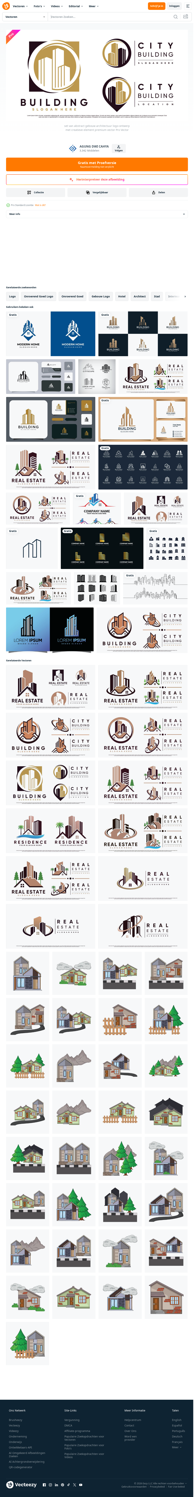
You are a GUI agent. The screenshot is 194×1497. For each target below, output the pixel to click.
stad (157, 295)
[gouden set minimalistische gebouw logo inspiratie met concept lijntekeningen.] (102, 547)
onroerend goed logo (38, 295)
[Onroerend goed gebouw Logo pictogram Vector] (32, 547)
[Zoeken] (173, 16)
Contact (127, 1424)
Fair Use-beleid (173, 1485)
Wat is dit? (40, 203)
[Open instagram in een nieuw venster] (50, 1483)
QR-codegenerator (20, 1465)
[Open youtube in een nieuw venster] (80, 1483)
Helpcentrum (130, 1418)
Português (176, 1429)
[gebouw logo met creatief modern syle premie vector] (50, 629)
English (174, 1418)
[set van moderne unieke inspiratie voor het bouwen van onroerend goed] (143, 332)
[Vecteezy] (6, 6)
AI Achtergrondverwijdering (26, 1460)
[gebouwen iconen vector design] (167, 547)
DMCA (67, 1424)
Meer (92, 6)
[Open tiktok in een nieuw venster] (68, 1483)
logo (12, 295)
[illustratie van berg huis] (73, 1064)
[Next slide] (179, 295)
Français (175, 1440)
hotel (121, 295)
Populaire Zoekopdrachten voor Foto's (83, 1445)
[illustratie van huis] (27, 972)
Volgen (117, 149)
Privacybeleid (154, 1485)
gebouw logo (101, 295)
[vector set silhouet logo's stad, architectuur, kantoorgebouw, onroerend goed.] (97, 375)
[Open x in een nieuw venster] (74, 1483)
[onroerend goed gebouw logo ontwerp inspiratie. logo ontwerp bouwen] (50, 332)
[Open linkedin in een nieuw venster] (56, 1483)
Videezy (13, 1429)
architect (140, 295)
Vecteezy (14, 1424)
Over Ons (128, 1429)
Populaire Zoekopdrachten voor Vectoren (83, 1436)
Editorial (74, 6)
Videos (55, 6)
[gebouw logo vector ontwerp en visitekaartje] (40, 375)
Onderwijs (15, 1440)
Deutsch (175, 1435)
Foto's (38, 6)
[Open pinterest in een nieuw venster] (62, 1483)
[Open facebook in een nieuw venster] (44, 1483)
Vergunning (70, 1418)
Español (175, 1424)
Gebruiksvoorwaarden (131, 1485)
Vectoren (19, 6)
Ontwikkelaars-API (20, 1446)
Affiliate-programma (76, 1429)
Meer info (14, 212)
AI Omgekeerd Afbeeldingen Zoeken (22, 1453)
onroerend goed (72, 295)
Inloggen (171, 6)
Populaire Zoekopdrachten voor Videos (83, 1454)
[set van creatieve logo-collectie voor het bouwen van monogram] (143, 465)
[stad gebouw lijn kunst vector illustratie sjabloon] (155, 587)
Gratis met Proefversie (95, 163)
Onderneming (18, 1435)
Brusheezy (15, 1418)
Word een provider (128, 1436)
